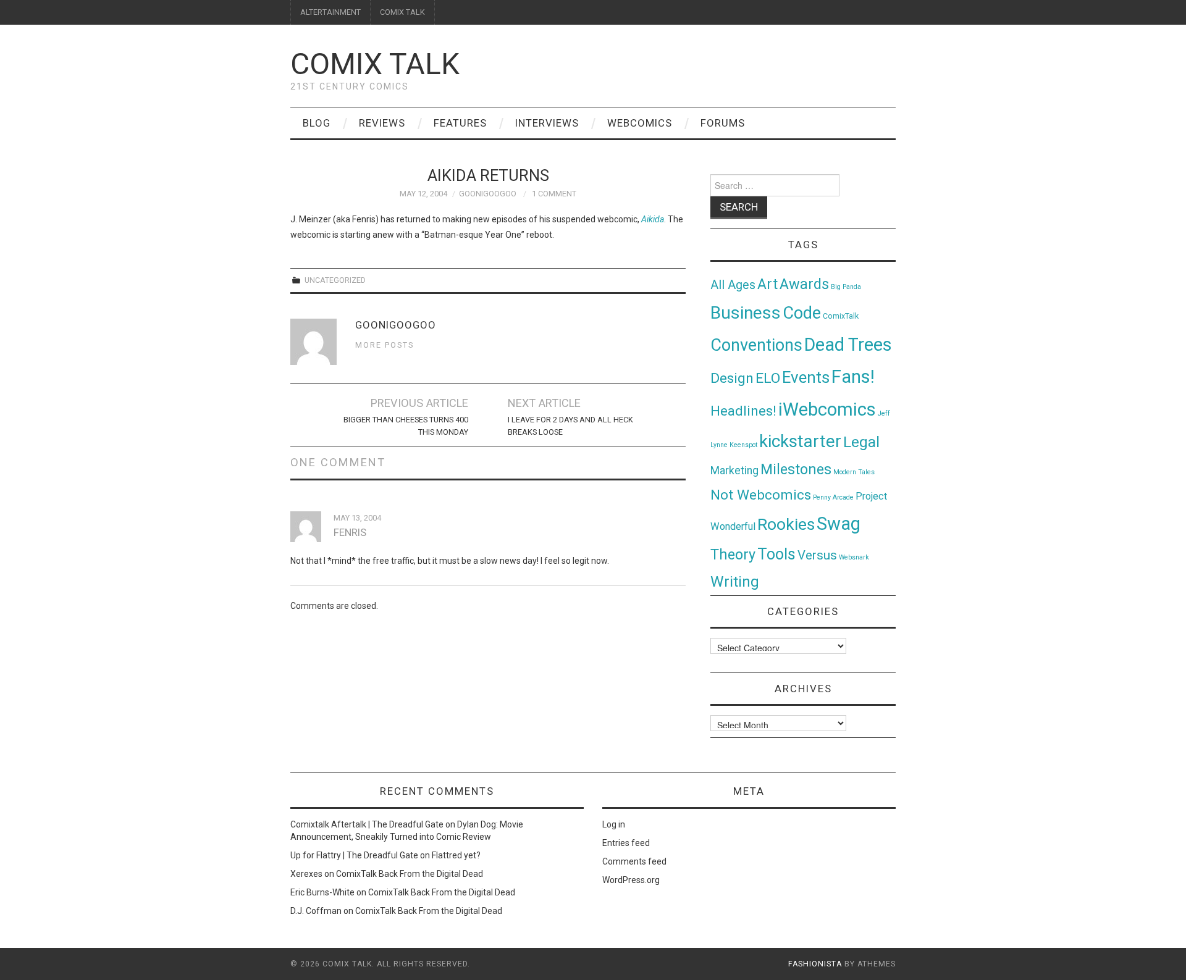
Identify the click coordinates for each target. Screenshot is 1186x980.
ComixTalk (841, 316)
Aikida (652, 219)
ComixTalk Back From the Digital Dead (409, 874)
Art (767, 284)
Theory (732, 554)
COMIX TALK (402, 12)
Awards (804, 284)
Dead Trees (848, 344)
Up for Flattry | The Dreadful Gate (354, 855)
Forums (722, 123)
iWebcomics (827, 409)
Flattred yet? (456, 855)
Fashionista (815, 964)
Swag (838, 523)
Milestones (795, 469)
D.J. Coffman (316, 911)
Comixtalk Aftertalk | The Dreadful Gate (367, 824)
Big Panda (846, 287)
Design (732, 378)
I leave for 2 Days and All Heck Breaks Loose (570, 426)
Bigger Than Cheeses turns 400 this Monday (405, 426)
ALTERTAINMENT (330, 12)
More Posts (384, 345)
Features (460, 123)
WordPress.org (631, 880)
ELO (767, 378)
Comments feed (634, 861)
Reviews (382, 123)
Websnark (854, 557)
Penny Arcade (833, 497)
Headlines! (743, 411)
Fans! (853, 376)
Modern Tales (854, 472)
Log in (613, 824)
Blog (316, 123)
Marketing (734, 470)
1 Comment (554, 193)
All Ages (732, 285)
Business (745, 313)
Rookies (786, 524)
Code (802, 313)
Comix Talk (375, 64)
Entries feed (626, 843)
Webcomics (639, 123)
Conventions (756, 345)
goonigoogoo (487, 193)
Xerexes (306, 874)
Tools (776, 554)
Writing (734, 581)
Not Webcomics (760, 495)
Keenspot (743, 445)
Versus (817, 555)
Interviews (547, 123)
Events (806, 377)
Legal (861, 442)
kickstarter (800, 441)
